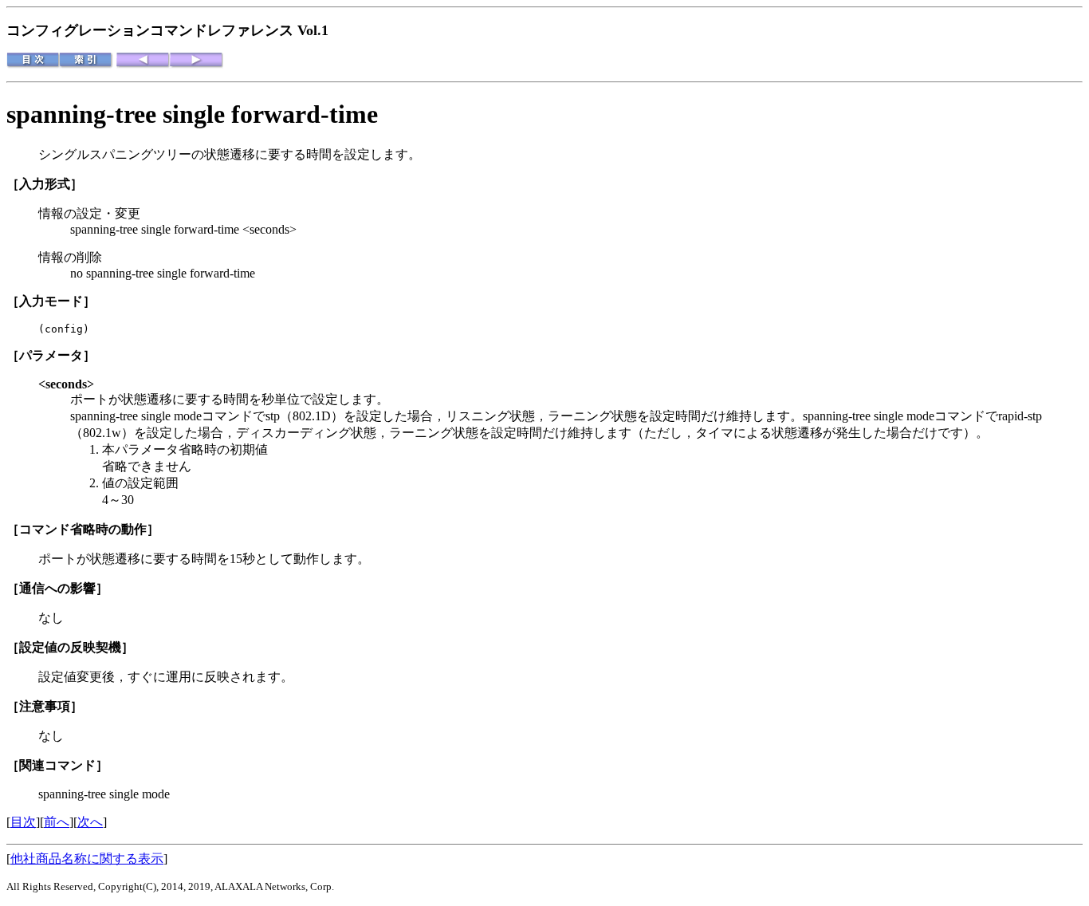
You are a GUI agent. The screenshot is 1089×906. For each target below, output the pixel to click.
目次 (23, 822)
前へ (56, 822)
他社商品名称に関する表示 (86, 858)
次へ (90, 822)
